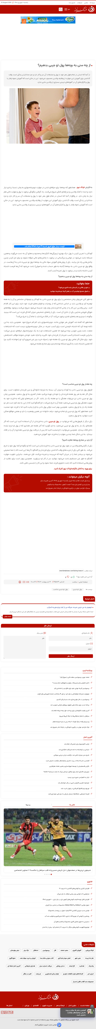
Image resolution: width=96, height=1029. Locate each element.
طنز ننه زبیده (89, 958)
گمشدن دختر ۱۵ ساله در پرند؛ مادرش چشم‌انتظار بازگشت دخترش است (75, 1012)
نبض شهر (78, 958)
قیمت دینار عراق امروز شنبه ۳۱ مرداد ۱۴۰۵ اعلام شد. (44, 246)
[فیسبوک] (11, 1013)
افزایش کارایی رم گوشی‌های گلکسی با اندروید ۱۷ (74, 888)
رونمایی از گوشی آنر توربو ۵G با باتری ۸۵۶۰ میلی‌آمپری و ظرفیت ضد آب (67, 916)
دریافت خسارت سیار (45, 966)
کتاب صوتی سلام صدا (47, 958)
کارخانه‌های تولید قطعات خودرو (73, 974)
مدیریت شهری (47, 1006)
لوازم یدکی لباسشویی (52, 974)
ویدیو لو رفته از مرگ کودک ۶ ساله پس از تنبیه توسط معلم (71, 722)
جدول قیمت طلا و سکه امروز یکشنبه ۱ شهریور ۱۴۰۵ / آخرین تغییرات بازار (64, 481)
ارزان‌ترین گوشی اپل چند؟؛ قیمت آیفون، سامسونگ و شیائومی (67, 484)
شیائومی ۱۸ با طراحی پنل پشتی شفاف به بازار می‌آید (73, 894)
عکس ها (72, 805)
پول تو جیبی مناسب (60, 589)
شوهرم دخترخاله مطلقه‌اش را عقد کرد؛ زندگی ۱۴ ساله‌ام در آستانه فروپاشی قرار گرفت (63, 694)
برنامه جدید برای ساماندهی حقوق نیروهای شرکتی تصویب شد (69, 705)
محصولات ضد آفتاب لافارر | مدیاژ (83, 982)
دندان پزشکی (60, 966)
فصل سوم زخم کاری (64, 958)
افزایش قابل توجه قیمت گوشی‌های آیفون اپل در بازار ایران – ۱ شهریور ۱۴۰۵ (66, 899)
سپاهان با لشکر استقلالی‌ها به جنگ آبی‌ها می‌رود (74, 716)
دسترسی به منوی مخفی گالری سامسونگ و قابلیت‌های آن (71, 922)
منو (68, 9)
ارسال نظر (70, 656)
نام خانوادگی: (85, 633)
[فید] (5, 1013)
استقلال (35, 950)
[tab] (70, 805)
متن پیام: (40, 633)
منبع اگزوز (12, 958)
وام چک (91, 966)
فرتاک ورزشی (90, 950)
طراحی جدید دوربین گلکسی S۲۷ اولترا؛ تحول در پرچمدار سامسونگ (68, 911)
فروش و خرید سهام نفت (27, 958)
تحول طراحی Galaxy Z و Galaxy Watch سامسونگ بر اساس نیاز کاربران (67, 905)
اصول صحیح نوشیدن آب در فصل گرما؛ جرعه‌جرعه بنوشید (69, 291)
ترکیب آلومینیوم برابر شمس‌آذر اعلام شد (76, 744)
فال (55, 950)
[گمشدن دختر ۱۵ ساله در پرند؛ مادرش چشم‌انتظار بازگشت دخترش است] (90, 1011)
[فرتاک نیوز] (84, 12)
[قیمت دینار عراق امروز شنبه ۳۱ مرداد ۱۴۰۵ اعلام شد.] (78, 246)
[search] (61, 9)
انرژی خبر (91, 974)
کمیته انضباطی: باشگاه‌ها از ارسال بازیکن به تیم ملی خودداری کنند (68, 794)
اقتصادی (36, 1006)
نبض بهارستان (14, 950)
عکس (86, 3)
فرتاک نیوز (81, 187)
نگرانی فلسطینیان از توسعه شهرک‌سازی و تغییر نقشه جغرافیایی (69, 766)
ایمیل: (88, 644)
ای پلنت (38, 974)
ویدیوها (28, 805)
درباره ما (92, 3)
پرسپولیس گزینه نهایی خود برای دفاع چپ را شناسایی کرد (71, 688)
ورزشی (27, 1006)
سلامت (75, 582)
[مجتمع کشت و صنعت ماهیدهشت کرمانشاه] (48, 20)
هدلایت (81, 966)
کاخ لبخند (72, 966)
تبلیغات (79, 3)
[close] (92, 1006)
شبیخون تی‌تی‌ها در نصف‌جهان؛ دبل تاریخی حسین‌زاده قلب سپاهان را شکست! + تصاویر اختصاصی (52, 870)
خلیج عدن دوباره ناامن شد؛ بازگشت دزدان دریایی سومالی (71, 755)
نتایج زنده (72, 3)
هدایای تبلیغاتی (30, 966)
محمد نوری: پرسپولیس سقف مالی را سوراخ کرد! (74, 677)
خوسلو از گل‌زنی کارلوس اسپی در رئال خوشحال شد (73, 783)
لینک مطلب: (88, 571)
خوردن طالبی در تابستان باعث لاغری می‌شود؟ (73, 288)
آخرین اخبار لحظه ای (14, 966)
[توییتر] (2, 1013)
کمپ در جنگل (27, 974)
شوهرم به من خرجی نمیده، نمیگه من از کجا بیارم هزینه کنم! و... (69, 607)
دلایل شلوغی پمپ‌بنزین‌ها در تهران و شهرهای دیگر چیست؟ (70, 683)
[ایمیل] (24, 582)
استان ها (9, 1006)
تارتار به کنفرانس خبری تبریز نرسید (78, 777)
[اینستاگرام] (8, 1013)
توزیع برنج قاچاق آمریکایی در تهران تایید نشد (75, 788)
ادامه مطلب (7, 617)
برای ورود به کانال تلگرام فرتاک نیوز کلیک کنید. (73, 468)
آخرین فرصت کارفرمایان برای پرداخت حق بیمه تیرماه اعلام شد (70, 711)
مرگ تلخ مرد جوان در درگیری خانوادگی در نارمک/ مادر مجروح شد (67, 488)
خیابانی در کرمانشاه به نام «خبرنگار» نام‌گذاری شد (74, 750)
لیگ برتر (26, 950)
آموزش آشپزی (77, 950)
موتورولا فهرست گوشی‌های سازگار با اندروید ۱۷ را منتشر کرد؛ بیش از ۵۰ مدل (65, 927)
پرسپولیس (46, 950)
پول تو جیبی (54, 421)
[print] (20, 582)
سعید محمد (64, 950)
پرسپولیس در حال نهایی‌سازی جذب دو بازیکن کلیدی (73, 699)
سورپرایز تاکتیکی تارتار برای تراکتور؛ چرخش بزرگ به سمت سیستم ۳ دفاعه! (66, 772)
